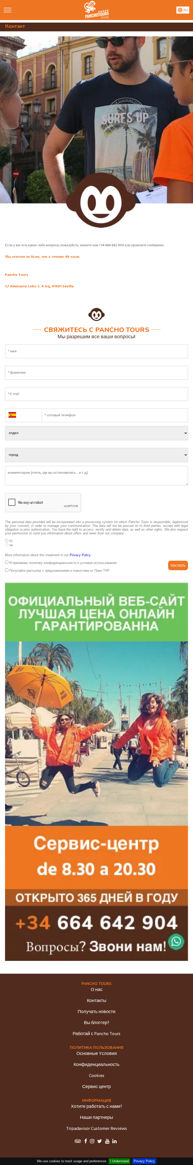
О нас (97, 989)
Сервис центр (96, 1087)
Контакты (96, 1001)
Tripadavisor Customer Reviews (96, 1128)
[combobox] (23, 412)
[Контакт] (96, 17)
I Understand (119, 1161)
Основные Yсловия (96, 1053)
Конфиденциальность (96, 1064)
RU (185, 10)
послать (178, 565)
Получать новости (96, 1012)
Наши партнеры (96, 1117)
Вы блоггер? (96, 1023)
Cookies (96, 1075)
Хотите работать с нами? (96, 1106)
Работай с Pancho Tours (96, 1034)
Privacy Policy (144, 1161)
